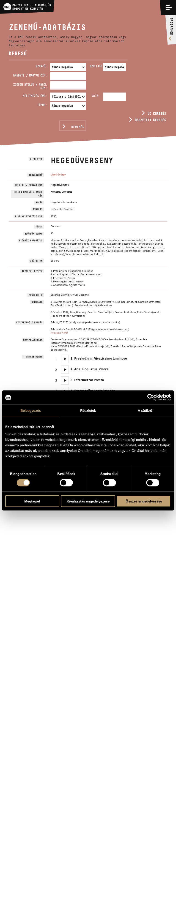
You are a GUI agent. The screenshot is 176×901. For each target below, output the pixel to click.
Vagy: (95, 96)
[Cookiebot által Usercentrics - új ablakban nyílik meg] (151, 397)
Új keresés (157, 113)
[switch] (66, 482)
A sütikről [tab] (145, 410)
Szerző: (41, 66)
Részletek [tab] (88, 410)
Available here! (59, 333)
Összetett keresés (150, 120)
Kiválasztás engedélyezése (88, 501)
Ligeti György (58, 174)
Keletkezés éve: (35, 96)
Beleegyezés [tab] (30, 410)
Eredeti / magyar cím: (30, 75)
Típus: (42, 105)
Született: (95, 66)
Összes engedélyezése (144, 501)
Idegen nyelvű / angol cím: (30, 86)
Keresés (77, 127)
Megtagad (32, 501)
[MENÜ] (168, 7)
